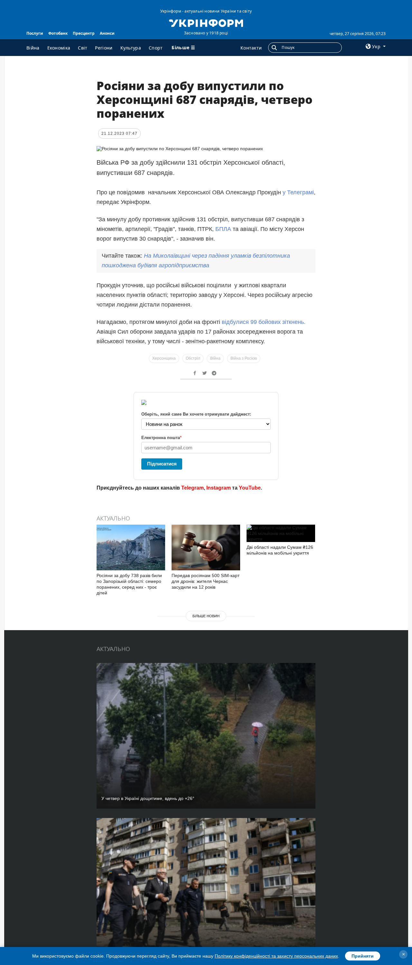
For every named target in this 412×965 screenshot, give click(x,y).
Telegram (192, 488)
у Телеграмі (298, 192)
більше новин (206, 616)
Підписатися (162, 463)
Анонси (107, 33)
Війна (33, 48)
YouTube (250, 488)
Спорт (156, 48)
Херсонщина (164, 358)
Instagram (218, 488)
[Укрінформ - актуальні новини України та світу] (206, 22)
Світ (82, 48)
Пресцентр (84, 33)
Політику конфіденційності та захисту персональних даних (276, 956)
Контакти (251, 48)
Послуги (34, 33)
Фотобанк (58, 33)
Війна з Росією (243, 358)
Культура (130, 48)
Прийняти (362, 956)
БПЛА (223, 229)
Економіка (58, 48)
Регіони (103, 48)
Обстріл (193, 358)
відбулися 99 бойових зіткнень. (263, 322)
